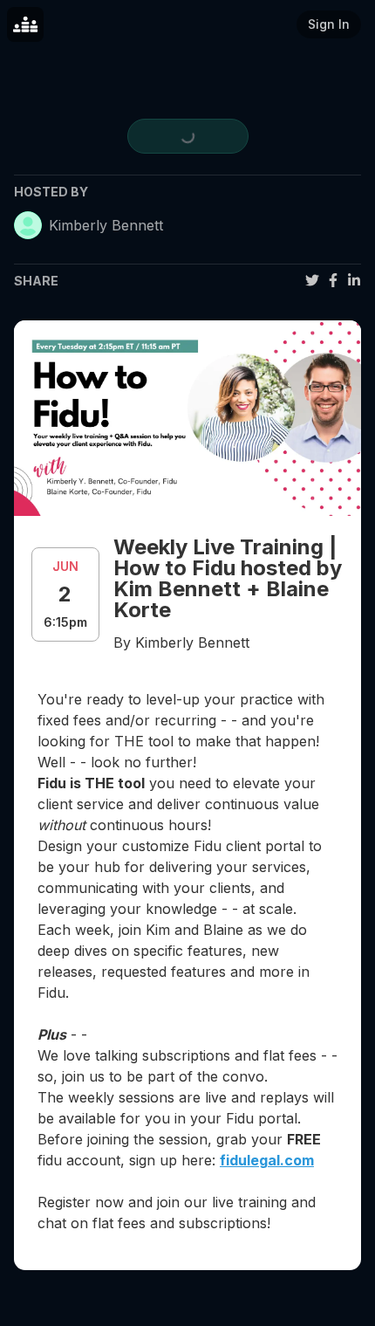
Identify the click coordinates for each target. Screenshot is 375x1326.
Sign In (329, 24)
